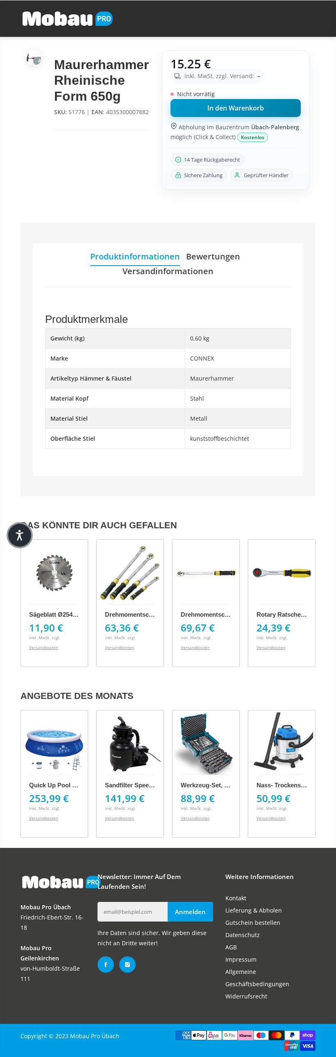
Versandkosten (43, 647)
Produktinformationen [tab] (135, 256)
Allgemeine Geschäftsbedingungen (257, 978)
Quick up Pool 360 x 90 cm (68, 785)
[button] (20, 535)
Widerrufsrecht (246, 996)
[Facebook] (106, 964)
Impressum (241, 959)
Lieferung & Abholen (253, 910)
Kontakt (235, 898)
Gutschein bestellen (252, 922)
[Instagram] (127, 964)
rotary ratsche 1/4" (285, 614)
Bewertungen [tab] (213, 256)
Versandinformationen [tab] (168, 271)
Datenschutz (242, 935)
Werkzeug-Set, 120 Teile (215, 785)
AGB (231, 947)
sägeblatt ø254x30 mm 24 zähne (75, 614)
